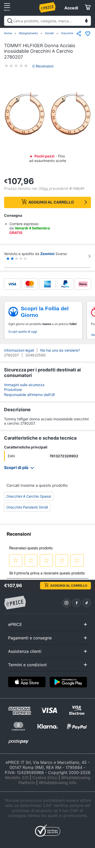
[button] (47, 114)
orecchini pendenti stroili (27, 507)
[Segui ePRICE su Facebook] (76, 603)
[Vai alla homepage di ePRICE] (15, 603)
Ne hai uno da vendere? (60, 350)
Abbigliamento (28, 33)
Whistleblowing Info (58, 782)
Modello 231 (17, 777)
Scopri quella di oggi (22, 331)
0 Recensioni (42, 66)
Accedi (71, 7)
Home (8, 33)
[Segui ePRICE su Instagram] (66, 603)
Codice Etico (44, 777)
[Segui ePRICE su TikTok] (86, 603)
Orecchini (67, 33)
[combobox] (47, 21)
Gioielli (49, 33)
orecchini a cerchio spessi (28, 496)
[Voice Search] (86, 21)
